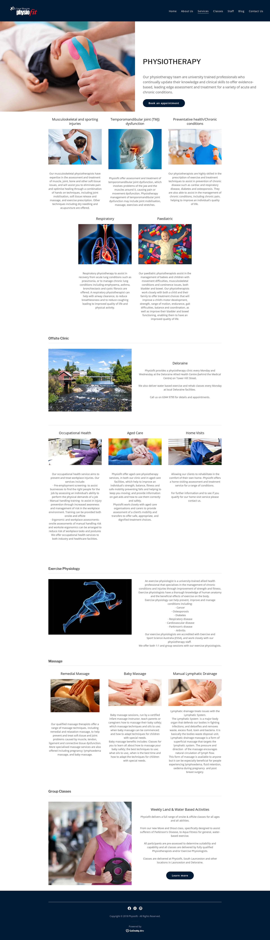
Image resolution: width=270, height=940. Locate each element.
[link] (24, 10)
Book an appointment (163, 103)
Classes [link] (218, 11)
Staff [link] (231, 11)
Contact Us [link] (256, 11)
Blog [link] (241, 11)
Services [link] (203, 11)
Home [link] (173, 11)
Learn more (180, 875)
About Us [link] (187, 11)
